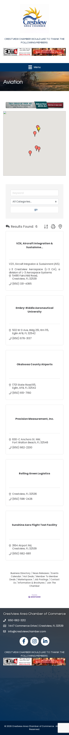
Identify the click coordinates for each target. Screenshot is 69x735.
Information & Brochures (31, 582)
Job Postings (41, 579)
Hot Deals (28, 576)
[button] (39, 129)
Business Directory (20, 573)
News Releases (41, 573)
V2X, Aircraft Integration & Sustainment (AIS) (34, 264)
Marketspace (25, 579)
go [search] (36, 209)
